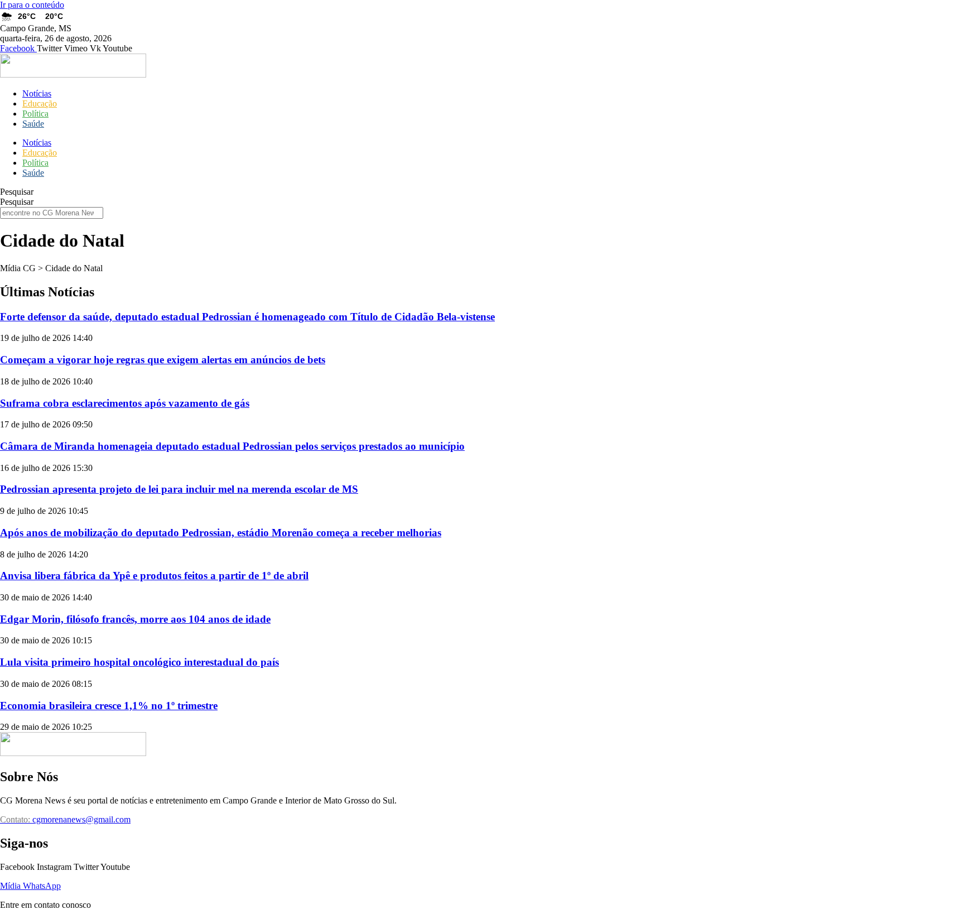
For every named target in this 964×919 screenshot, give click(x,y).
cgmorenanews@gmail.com (65, 819)
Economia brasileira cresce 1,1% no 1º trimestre (109, 705)
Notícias (36, 93)
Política (35, 113)
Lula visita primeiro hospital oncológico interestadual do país (139, 662)
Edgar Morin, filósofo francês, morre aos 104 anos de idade (135, 619)
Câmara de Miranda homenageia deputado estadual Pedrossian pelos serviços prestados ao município (232, 446)
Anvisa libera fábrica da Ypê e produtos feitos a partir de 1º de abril (154, 575)
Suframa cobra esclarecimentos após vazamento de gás (124, 403)
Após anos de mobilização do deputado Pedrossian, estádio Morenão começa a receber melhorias (220, 532)
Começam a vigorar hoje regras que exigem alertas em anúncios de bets (162, 359)
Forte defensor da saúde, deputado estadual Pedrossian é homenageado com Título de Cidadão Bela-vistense (247, 317)
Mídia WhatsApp (30, 886)
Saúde (33, 123)
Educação (39, 103)
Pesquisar (16, 191)
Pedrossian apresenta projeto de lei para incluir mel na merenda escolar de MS (179, 489)
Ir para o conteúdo (32, 4)
